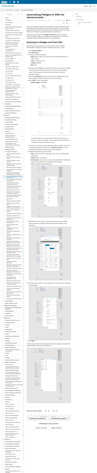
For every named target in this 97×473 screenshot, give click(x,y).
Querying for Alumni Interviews (11, 262)
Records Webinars (10, 345)
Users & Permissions (10, 448)
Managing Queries (10, 149)
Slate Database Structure (11, 141)
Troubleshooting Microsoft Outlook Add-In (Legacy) (11, 43)
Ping (6, 355)
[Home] (2, 10)
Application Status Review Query (13, 204)
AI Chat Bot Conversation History (11, 46)
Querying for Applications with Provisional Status (14, 252)
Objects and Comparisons (11, 66)
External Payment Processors (12, 110)
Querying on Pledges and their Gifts (85, 23)
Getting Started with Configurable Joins (10, 136)
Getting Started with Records (12, 320)
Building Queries (9, 147)
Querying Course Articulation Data (14, 258)
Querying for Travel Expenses (14, 286)
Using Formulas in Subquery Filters (13, 158)
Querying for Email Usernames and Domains (14, 274)
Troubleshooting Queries (11, 139)
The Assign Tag (9, 78)
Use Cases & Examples (27, 10)
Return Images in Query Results (12, 225)
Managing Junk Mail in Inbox (12, 38)
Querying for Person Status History (13, 296)
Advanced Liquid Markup (11, 99)
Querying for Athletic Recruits (14, 268)
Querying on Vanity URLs (13, 215)
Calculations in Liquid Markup (12, 84)
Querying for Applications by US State (14, 235)
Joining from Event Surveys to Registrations (14, 218)
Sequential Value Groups (13, 189)
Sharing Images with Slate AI (12, 422)
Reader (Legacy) (9, 315)
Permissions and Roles (11, 462)
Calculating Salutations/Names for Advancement (13, 382)
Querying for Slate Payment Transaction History (13, 283)
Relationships (8, 329)
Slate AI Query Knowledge (11, 427)
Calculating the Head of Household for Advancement (14, 385)
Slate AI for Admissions (11, 417)
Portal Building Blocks (11, 119)
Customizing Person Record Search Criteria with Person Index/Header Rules (12, 367)
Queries (17, 10)
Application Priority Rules (11, 375)
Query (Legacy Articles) (11, 303)
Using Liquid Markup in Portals (13, 97)
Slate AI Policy (9, 413)
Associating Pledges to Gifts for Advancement (15, 177)
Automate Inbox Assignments (12, 40)
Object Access (9, 464)
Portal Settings (9, 122)
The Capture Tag (9, 80)
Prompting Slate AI (10, 406)
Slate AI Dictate (9, 420)
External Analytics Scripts (12, 360)
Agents (7, 18)
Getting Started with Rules (12, 370)
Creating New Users (10, 454)
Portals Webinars (9, 129)
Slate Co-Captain (9, 437)
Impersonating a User (10, 456)
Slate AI (7, 401)
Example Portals (9, 126)
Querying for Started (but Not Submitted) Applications (14, 265)
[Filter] (22, 14)
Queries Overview (9, 133)
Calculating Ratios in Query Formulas (13, 161)
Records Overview (10, 322)
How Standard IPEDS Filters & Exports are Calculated (14, 196)
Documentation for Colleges (12, 444)
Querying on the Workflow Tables (13, 210)
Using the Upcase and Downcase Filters (10, 91)
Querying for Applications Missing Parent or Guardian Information (13, 245)
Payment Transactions (11, 113)
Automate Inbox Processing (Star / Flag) (14, 35)
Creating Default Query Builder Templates (14, 170)
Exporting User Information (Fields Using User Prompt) (13, 173)
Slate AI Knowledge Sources (12, 411)
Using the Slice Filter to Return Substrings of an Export (12, 87)
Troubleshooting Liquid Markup (13, 101)
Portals (6, 115)
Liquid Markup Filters (10, 82)
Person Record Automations (12, 336)
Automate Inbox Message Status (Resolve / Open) (13, 27)
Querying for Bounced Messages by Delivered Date (14, 271)
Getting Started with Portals (12, 117)
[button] (11, 14)
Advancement (79, 16)
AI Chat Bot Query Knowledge (12, 53)
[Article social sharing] (63, 23)
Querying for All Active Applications (12, 228)
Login (94, 6)
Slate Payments (9, 108)
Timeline (7, 324)
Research (7, 338)
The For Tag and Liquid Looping (13, 75)
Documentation (9, 10)
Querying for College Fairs (13, 280)
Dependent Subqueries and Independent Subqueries (13, 192)
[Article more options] (69, 23)
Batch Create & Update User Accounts (12, 459)
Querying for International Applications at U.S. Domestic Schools (14, 255)
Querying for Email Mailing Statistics (13, 289)
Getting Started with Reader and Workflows (13, 308)
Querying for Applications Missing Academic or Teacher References (14, 242)
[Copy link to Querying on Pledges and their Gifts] (65, 42)
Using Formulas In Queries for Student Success (14, 164)
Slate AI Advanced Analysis (12, 429)
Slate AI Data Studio (10, 431)
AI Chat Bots (8, 20)
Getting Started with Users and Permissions (13, 451)
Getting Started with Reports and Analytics (12, 350)
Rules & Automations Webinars (13, 392)
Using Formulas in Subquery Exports (13, 154)
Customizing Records (10, 331)
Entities (7, 334)
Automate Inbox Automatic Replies (14, 32)
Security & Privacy (9, 395)
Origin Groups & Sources (11, 388)
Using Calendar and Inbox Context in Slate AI (11, 434)
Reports (7, 353)
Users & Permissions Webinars (13, 466)
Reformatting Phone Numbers (14, 167)
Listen (69, 20)
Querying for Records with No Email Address (14, 292)
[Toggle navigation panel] (24, 16)
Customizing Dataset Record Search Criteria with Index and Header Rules (12, 373)
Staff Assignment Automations (13, 390)
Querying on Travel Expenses (14, 213)
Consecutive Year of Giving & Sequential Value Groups (14, 187)
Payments (7, 103)
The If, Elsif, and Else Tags (11, 68)
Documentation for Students (12, 446)
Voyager (7, 357)
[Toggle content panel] (73, 15)
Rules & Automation (10, 362)
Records (7, 318)
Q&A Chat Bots (9, 22)
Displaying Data (9, 311)
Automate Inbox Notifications (12, 30)
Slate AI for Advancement (11, 415)
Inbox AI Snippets (9, 58)
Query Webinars (9, 301)
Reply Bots (8, 24)
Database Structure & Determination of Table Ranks (12, 144)
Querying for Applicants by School (13, 232)
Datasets (7, 340)
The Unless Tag (9, 71)
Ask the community (41, 428)
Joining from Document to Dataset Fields (13, 222)
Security (7, 397)
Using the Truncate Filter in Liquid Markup (12, 94)
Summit (7, 469)
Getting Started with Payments (13, 106)
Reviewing (8, 313)
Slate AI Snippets (9, 408)
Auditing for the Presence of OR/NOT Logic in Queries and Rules (14, 207)
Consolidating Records (11, 343)
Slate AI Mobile (9, 424)
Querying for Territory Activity (14, 298)
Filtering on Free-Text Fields (13, 201)
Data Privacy (8, 399)
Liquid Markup (8, 60)
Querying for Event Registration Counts (11, 278)
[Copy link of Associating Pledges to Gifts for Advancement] (45, 17)
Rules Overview (9, 364)
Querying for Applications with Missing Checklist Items (14, 248)
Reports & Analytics (10, 347)
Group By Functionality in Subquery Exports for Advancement (13, 183)
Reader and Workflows (10, 305)
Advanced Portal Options (11, 124)
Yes (49, 411)
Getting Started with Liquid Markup (12, 63)
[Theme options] (90, 6)
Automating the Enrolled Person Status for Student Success (13, 378)
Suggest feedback (56, 428)
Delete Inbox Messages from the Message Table (13, 55)
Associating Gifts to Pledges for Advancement (14, 180)
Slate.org (7, 439)
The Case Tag (8, 73)
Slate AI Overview (9, 404)
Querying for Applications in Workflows (13, 238)
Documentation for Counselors (13, 441)
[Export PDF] (67, 23)
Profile (7, 327)
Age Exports (10, 198)
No (56, 411)
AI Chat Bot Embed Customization (10, 50)
